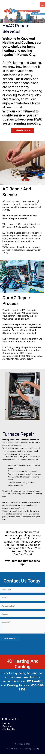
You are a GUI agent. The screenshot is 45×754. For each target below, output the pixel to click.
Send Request (10, 638)
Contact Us (11, 719)
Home (6, 723)
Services (7, 726)
